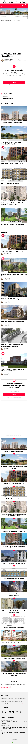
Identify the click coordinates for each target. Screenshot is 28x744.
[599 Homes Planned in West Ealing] (14, 215)
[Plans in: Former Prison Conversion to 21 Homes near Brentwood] (14, 360)
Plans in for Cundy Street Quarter (12, 164)
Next (27, 13)
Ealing (19, 221)
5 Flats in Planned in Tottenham (14, 628)
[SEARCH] (26, 5)
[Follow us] (23, 5)
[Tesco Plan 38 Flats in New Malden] (14, 651)
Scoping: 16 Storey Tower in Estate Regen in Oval (14, 733)
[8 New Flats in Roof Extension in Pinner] (14, 635)
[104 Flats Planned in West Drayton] (14, 312)
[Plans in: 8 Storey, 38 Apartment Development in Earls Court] (14, 335)
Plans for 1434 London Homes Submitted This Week (21, 16)
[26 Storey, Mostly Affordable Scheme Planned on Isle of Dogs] (14, 193)
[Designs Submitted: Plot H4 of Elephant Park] (14, 265)
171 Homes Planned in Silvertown (5, 16)
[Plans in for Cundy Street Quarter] (14, 154)
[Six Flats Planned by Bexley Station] (14, 556)
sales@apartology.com (19, 703)
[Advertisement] (14, 36)
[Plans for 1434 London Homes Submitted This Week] (14, 133)
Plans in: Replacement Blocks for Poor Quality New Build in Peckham (14, 727)
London (20, 140)
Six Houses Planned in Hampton (14, 579)
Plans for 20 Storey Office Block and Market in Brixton (14, 594)
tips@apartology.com (6, 687)
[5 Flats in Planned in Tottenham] (14, 620)
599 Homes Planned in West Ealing (12, 224)
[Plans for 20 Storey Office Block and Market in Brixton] (14, 586)
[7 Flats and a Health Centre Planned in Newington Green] (14, 603)
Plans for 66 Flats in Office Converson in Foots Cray (14, 674)
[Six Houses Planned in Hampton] (14, 571)
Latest (4, 2)
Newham (20, 120)
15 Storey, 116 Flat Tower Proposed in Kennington (14, 547)
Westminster (21, 161)
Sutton (20, 181)
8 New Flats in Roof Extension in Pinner (14, 643)
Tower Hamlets (22, 200)
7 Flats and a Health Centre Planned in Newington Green (14, 611)
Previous (0, 13)
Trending (22, 2)
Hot (17, 2)
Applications (12, 120)
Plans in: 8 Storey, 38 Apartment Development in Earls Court (12, 345)
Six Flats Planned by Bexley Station (14, 563)
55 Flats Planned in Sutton (10, 183)
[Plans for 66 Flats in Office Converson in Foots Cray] (14, 666)
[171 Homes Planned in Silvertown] (7, 11)
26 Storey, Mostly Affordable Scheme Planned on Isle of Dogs (13, 204)
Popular (11, 2)
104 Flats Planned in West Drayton (12, 322)
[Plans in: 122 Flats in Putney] (14, 289)
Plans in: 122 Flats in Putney (10, 299)
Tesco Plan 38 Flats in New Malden (14, 658)
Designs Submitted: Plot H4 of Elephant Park (14, 275)
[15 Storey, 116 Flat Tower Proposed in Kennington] (14, 539)
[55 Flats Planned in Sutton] (14, 174)
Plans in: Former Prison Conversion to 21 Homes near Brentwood (13, 370)
